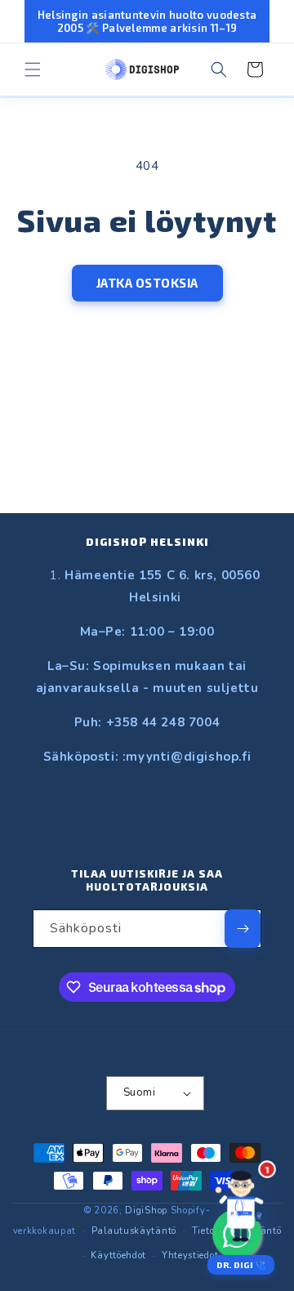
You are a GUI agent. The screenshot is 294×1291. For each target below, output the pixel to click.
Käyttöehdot (118, 1255)
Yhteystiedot (190, 1255)
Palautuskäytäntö (133, 1231)
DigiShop (146, 1210)
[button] (33, 69)
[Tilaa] (243, 928)
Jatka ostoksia (147, 282)
